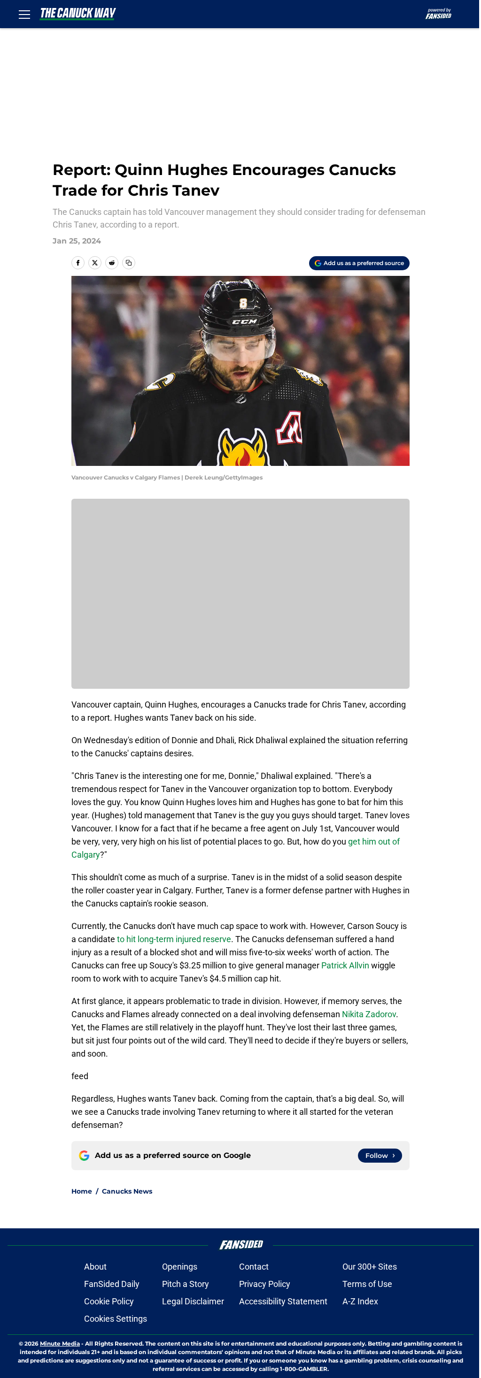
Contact (254, 1266)
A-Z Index (360, 1301)
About (95, 1266)
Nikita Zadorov (369, 1014)
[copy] (128, 262)
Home (81, 1191)
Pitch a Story (185, 1284)
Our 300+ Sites (369, 1266)
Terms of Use (367, 1284)
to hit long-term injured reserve (174, 939)
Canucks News (127, 1191)
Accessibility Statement (283, 1301)
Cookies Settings (115, 1319)
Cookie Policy (109, 1301)
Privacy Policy (264, 1284)
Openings (179, 1266)
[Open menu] (24, 14)
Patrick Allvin (345, 965)
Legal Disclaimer (193, 1301)
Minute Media (60, 1343)
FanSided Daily (112, 1284)
